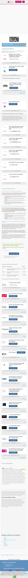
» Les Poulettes (23, 290)
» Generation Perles (23, 457)
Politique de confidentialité (9, 565)
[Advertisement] (14, 20)
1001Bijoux (6, 545)
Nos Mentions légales (8, 564)
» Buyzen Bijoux (23, 411)
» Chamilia (24, 445)
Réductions (18, 1)
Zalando (5, 537)
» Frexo (25, 422)
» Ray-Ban (24, 301)
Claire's (5, 543)
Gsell (5, 538)
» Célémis (24, 336)
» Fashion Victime (23, 373)
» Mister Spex (24, 359)
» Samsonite (24, 385)
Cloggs (5, 542)
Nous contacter (7, 566)
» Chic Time (24, 433)
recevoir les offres (14, 253)
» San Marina (24, 324)
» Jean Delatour (23, 312)
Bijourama (6, 544)
